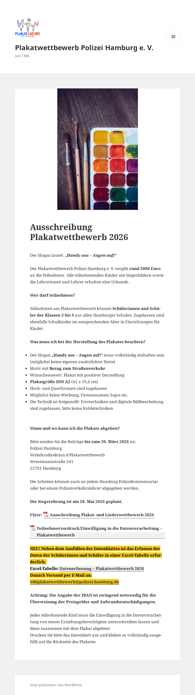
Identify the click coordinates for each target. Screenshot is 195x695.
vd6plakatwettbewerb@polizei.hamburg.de (74, 581)
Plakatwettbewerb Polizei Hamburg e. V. (84, 47)
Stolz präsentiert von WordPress (56, 685)
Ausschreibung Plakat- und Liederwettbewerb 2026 (102, 514)
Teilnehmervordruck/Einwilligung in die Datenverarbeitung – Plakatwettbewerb (99, 532)
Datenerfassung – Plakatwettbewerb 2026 (101, 568)
